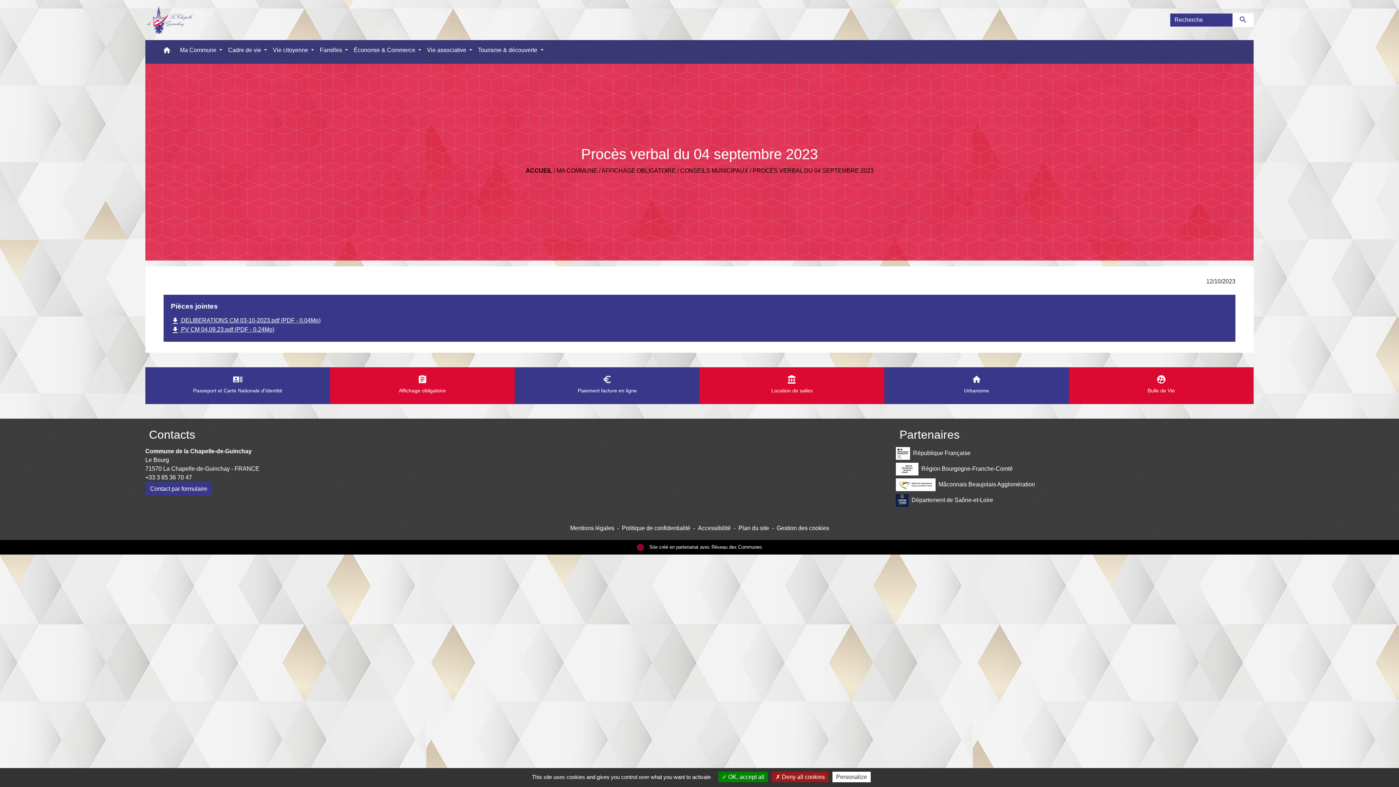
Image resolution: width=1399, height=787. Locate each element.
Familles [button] (332, 50)
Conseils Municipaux (714, 171)
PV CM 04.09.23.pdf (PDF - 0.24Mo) (222, 330)
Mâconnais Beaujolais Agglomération (986, 484)
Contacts (172, 434)
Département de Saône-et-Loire (952, 500)
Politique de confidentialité (656, 528)
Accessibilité (714, 528)
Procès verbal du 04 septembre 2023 (813, 171)
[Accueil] (169, 20)
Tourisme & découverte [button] (508, 50)
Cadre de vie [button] (245, 50)
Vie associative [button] (447, 50)
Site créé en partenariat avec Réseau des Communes (705, 547)
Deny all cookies (802, 777)
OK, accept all (745, 777)
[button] (167, 52)
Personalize (851, 777)
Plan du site (753, 528)
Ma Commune (577, 171)
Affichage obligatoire (638, 171)
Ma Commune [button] (199, 50)
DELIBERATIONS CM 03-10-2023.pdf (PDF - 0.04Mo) (246, 321)
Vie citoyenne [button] (291, 50)
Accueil (539, 171)
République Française (942, 453)
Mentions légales (592, 528)
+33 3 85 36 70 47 (168, 477)
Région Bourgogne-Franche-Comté (967, 469)
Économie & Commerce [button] (385, 50)
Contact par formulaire (178, 489)
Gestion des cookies (803, 528)
